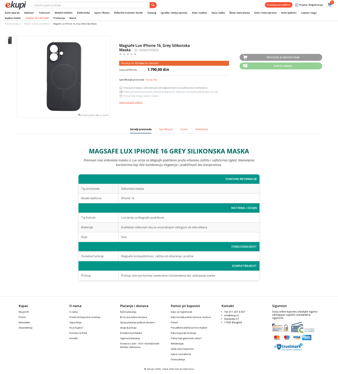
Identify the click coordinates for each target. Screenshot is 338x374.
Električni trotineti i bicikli (128, 12)
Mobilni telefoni (64, 12)
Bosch (73, 18)
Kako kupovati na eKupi (183, 333)
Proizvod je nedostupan (283, 57)
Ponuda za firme (78, 333)
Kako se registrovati (181, 311)
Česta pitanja (178, 359)
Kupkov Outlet (13, 18)
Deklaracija (201, 129)
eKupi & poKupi (128, 327)
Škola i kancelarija (239, 12)
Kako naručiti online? (131, 102)
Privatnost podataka (131, 333)
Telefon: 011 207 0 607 (37, 18)
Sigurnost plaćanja (130, 338)
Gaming (151, 12)
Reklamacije (177, 343)
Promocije (59, 18)
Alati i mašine (199, 12)
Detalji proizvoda (141, 131)
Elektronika (83, 12)
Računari (29, 12)
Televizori (44, 12)
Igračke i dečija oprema (174, 12)
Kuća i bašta (218, 12)
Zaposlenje (75, 322)
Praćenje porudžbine (278, 4)
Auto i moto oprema (265, 12)
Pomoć (22, 317)
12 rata (139, 63)
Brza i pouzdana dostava (133, 317)
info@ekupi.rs (231, 315)
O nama (73, 311)
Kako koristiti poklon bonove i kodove (191, 317)
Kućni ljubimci (289, 12)
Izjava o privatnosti (181, 354)
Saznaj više (151, 79)
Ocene (184, 129)
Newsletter (24, 322)
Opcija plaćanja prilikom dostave (137, 322)
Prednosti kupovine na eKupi (84, 317)
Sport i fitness (101, 12)
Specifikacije (166, 129)
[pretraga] (153, 5)
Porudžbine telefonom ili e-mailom (189, 327)
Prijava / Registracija (311, 4)
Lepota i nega (309, 12)
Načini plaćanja (128, 311)
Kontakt (73, 338)
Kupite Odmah (283, 66)
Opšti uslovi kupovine (182, 348)
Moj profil (24, 311)
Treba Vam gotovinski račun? (186, 338)
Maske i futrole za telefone (37, 23)
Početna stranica (12, 23)
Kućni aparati (12, 12)
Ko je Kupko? (76, 327)
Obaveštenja (25, 327)
